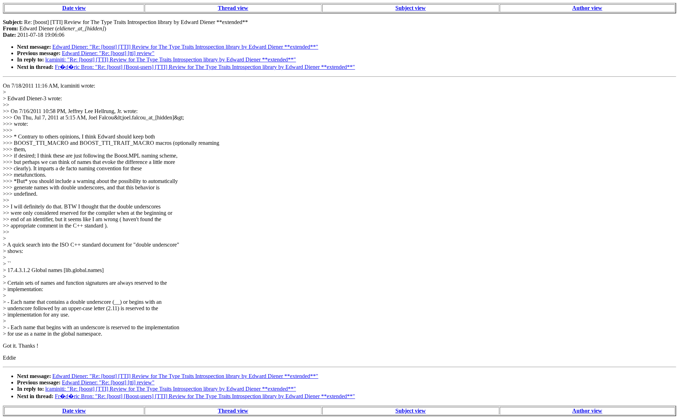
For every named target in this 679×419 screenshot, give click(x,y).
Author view (587, 8)
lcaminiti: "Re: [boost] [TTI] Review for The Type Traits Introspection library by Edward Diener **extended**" (170, 60)
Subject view (410, 8)
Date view (74, 8)
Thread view (233, 8)
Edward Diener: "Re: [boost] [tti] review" (108, 53)
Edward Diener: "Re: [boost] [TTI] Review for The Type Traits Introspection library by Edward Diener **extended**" (185, 47)
